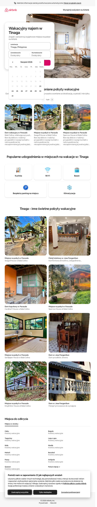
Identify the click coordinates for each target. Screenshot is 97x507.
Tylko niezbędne (45, 492)
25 (17, 91)
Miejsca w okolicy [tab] (11, 424)
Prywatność (43, 503)
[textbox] (19, 55)
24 (12, 91)
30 (40, 91)
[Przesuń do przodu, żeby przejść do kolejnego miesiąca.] (40, 62)
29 (36, 91)
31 (12, 96)
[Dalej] (52, 100)
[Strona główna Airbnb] (11, 10)
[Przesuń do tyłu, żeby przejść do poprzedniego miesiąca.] (12, 62)
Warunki (53, 503)
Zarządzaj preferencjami (70, 492)
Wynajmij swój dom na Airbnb (76, 10)
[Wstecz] (43, 100)
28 (31, 91)
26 (22, 91)
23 (40, 86)
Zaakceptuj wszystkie (19, 492)
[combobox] (30, 47)
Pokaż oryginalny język (72, 3)
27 (26, 91)
